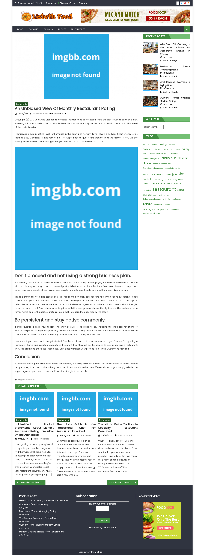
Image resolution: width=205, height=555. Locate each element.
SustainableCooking (173, 199)
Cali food (171, 145)
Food (20, 29)
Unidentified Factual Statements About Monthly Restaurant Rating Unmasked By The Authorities (34, 430)
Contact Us (51, 3)
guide (178, 173)
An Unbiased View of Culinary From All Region (123, 482)
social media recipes (161, 195)
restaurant (31, 379)
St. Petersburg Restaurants (153, 199)
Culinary (48, 29)
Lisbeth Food (109, 527)
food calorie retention (172, 168)
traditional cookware (162, 205)
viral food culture (172, 209)
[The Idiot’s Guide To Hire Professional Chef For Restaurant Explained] (76, 404)
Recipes (62, 29)
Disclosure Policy (67, 3)
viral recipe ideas (151, 213)
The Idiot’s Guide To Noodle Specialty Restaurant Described (118, 428)
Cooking (33, 29)
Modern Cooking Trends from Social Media (41, 531)
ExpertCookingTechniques (153, 168)
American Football (150, 145)
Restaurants (78, 29)
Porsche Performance (172, 183)
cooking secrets (149, 153)
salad (180, 190)
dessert (183, 158)
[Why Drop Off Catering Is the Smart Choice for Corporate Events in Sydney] (150, 47)
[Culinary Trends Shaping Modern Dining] (150, 101)
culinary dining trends (151, 158)
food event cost (149, 174)
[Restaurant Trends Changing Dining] (150, 69)
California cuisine (151, 149)
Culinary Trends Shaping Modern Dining (175, 99)
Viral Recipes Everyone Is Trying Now (38, 518)
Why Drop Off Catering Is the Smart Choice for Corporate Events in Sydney (175, 49)
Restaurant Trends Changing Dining (175, 68)
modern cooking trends (173, 179)
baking (163, 144)
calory (185, 149)
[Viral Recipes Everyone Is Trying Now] (150, 85)
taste (148, 204)
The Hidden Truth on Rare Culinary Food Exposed (32, 482)
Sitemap (83, 3)
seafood (147, 194)
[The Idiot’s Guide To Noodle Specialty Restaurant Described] (118, 404)
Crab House (173, 153)
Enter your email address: (102, 503)
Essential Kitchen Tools (162, 164)
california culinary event (170, 149)
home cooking (157, 179)
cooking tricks (162, 153)
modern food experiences (153, 183)
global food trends (163, 174)
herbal (147, 179)
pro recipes (147, 190)
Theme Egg (96, 551)
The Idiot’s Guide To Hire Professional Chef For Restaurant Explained (76, 428)
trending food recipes (153, 209)
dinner (147, 163)
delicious (169, 158)
